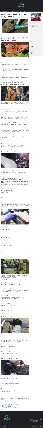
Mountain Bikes (20, 11)
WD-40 (22, 114)
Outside (5, 409)
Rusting (7, 409)
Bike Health (32, 45)
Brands (31, 47)
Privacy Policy (38, 426)
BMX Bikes (32, 46)
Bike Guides (4, 11)
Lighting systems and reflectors (5, 280)
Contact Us (25, 11)
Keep (3, 409)
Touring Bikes (32, 54)
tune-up (27, 239)
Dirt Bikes (13, 11)
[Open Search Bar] (42, 11)
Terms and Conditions (34, 426)
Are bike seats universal (9, 80)
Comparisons (9, 11)
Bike (2, 409)
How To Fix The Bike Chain (7, 190)
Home (1, 11)
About (41, 426)
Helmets (32, 52)
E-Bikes (16, 11)
